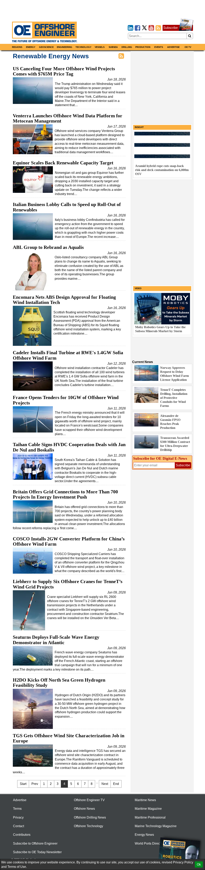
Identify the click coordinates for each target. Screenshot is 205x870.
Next (104, 784)
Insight (139, 127)
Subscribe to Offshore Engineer (35, 843)
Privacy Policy (183, 862)
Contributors (21, 834)
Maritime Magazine (148, 808)
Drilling (127, 47)
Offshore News (84, 808)
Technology (83, 47)
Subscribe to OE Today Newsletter (37, 852)
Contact (18, 826)
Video (138, 288)
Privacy (18, 817)
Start (23, 784)
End (116, 784)
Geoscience (46, 47)
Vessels (100, 47)
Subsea (113, 47)
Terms (17, 808)
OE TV (188, 47)
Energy (30, 47)
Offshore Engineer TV (89, 800)
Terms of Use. (17, 866)
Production (142, 47)
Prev (34, 784)
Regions (17, 47)
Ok (199, 864)
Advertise (173, 47)
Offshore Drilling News (90, 817)
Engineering (64, 47)
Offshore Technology (88, 826)
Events (158, 47)
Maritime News (145, 800)
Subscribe (170, 27)
